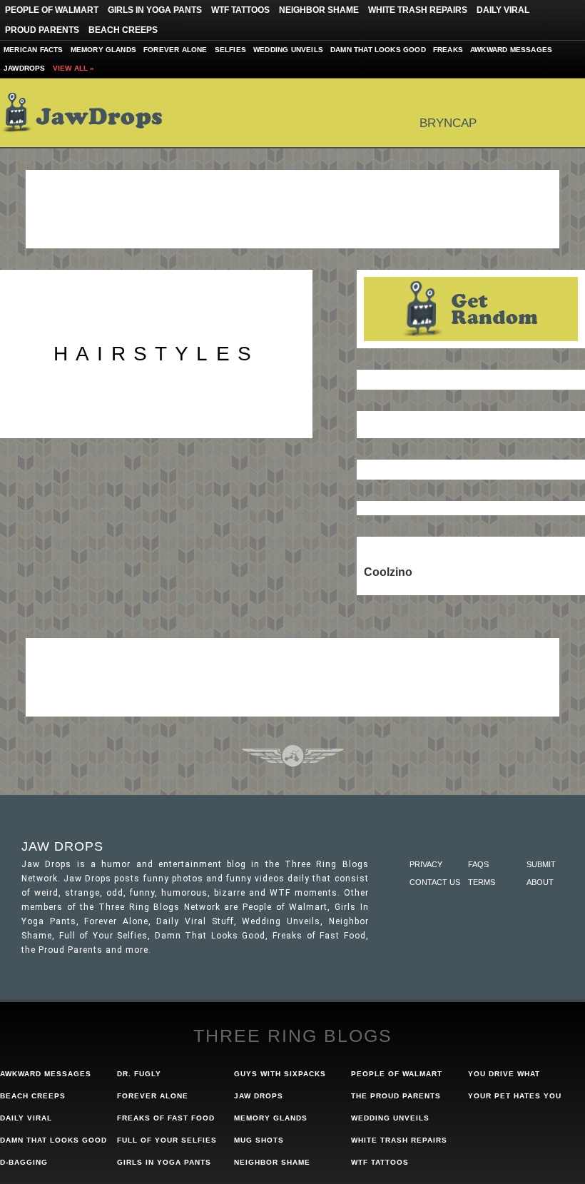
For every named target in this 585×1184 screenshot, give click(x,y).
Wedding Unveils (288, 50)
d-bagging (24, 1162)
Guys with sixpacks (280, 1074)
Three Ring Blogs (292, 1036)
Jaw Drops (91, 113)
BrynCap (448, 123)
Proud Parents (42, 30)
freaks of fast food (166, 1118)
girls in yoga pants (164, 1162)
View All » (74, 68)
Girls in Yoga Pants (155, 10)
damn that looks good (53, 1140)
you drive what (504, 1074)
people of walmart (396, 1074)
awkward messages (45, 1074)
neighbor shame (272, 1162)
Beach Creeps (123, 30)
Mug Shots (259, 1140)
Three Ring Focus (293, 755)
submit (541, 864)
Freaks (448, 50)
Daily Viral (503, 10)
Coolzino (388, 572)
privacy (426, 864)
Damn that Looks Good (378, 50)
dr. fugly (139, 1074)
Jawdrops (25, 68)
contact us (435, 882)
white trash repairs (399, 1140)
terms (481, 882)
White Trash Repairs (417, 10)
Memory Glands (104, 50)
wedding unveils (390, 1118)
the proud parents (396, 1096)
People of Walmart (51, 10)
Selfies (230, 50)
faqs (478, 864)
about (540, 882)
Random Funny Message (471, 309)
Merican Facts (33, 50)
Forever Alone (175, 50)
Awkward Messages (511, 50)
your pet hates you (514, 1096)
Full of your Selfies (167, 1140)
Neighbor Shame (319, 10)
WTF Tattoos (240, 10)
